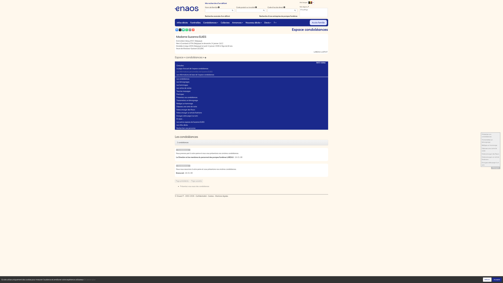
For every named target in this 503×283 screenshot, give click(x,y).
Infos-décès (182, 22)
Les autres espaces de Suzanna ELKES (190, 122)
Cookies (211, 196)
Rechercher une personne (185, 128)
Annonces (236, 22)
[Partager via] (193, 30)
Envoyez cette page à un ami (187, 116)
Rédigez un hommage (184, 103)
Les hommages (182, 85)
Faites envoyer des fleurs (185, 110)
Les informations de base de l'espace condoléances (195, 75)
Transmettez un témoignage (187, 100)
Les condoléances (182, 79)
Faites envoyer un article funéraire (189, 113)
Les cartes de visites (183, 88)
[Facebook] (177, 30)
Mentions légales (221, 196)
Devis (267, 22)
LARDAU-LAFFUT (320, 52)
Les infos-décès (182, 125)
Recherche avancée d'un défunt (217, 16)
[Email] (183, 30)
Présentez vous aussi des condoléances (194, 186)
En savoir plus (89, 279)
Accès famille (318, 22)
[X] (180, 30)
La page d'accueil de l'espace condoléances (192, 68)
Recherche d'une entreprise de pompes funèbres (278, 16)
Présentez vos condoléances (186, 97)
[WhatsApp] (186, 30)
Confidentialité (201, 196)
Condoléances (210, 22)
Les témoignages (182, 82)
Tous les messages (183, 91)
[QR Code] (190, 30)
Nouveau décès (253, 22)
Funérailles (195, 22)
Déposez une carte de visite (186, 106)
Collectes (225, 22)
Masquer (495, 168)
